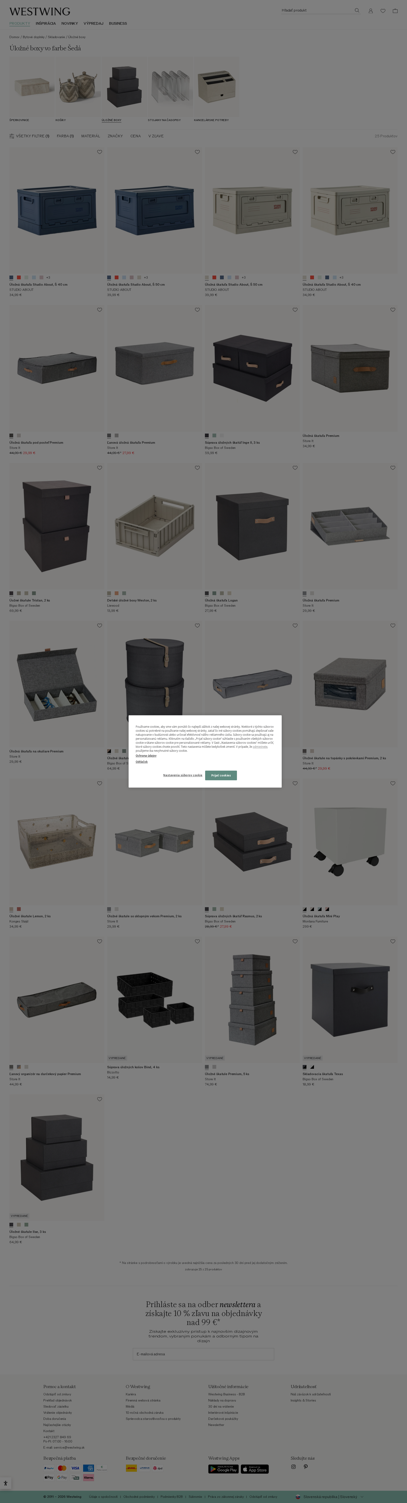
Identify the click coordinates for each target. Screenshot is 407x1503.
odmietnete (260, 747)
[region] (205, 751)
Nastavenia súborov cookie (182, 775)
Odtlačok (142, 762)
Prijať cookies (221, 775)
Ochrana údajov (146, 756)
